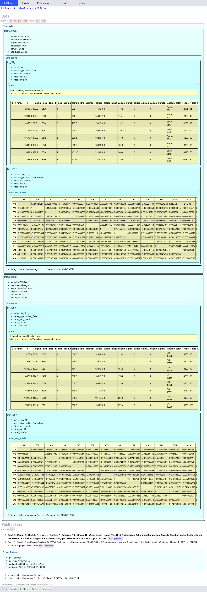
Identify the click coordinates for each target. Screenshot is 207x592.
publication (118, 538)
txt (15, 21)
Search (13, 589)
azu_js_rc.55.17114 (36, 8)
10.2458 (21, 8)
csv (11, 21)
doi (13, 8)
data (110, 538)
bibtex (12, 529)
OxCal (35, 589)
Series (81, 3)
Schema (46, 589)
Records (64, 3)
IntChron (9, 3)
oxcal (25, 21)
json (19, 21)
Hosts (25, 3)
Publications (44, 3)
